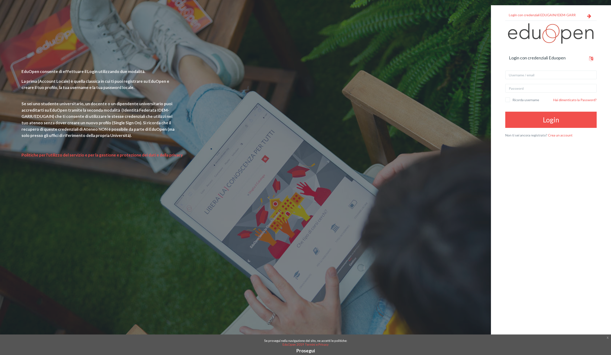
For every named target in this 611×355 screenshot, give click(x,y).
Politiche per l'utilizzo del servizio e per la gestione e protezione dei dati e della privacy (102, 154)
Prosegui (305, 350)
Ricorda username (525, 100)
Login (551, 120)
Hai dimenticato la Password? (575, 100)
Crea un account (560, 135)
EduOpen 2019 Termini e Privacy (306, 344)
